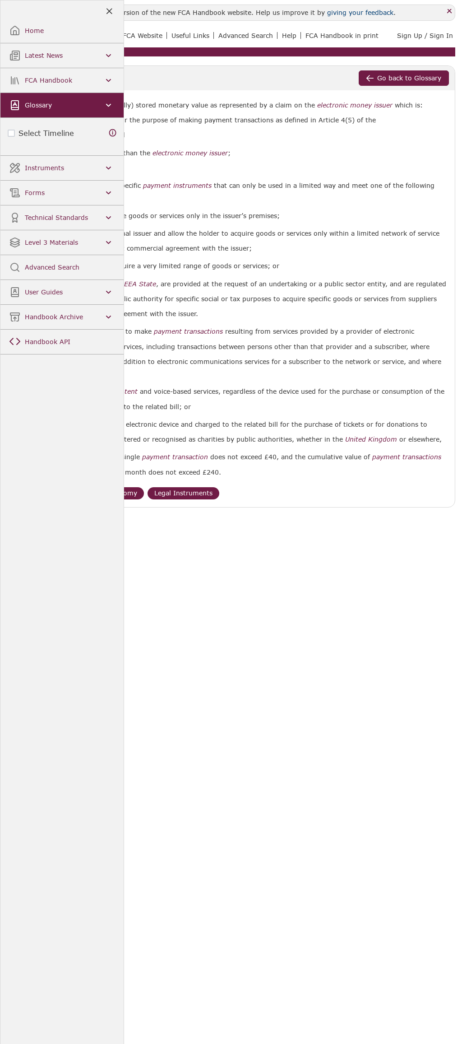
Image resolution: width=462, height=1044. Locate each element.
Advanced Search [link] (245, 35)
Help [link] (289, 35)
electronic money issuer (355, 105)
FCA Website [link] (142, 35)
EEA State (140, 284)
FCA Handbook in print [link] (342, 35)
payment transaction (175, 457)
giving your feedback (360, 12)
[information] (112, 133)
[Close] (450, 11)
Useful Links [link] (190, 35)
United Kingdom (371, 439)
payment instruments (177, 185)
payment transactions (188, 331)
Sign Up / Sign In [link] (425, 35)
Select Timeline (46, 133)
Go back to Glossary (409, 78)
